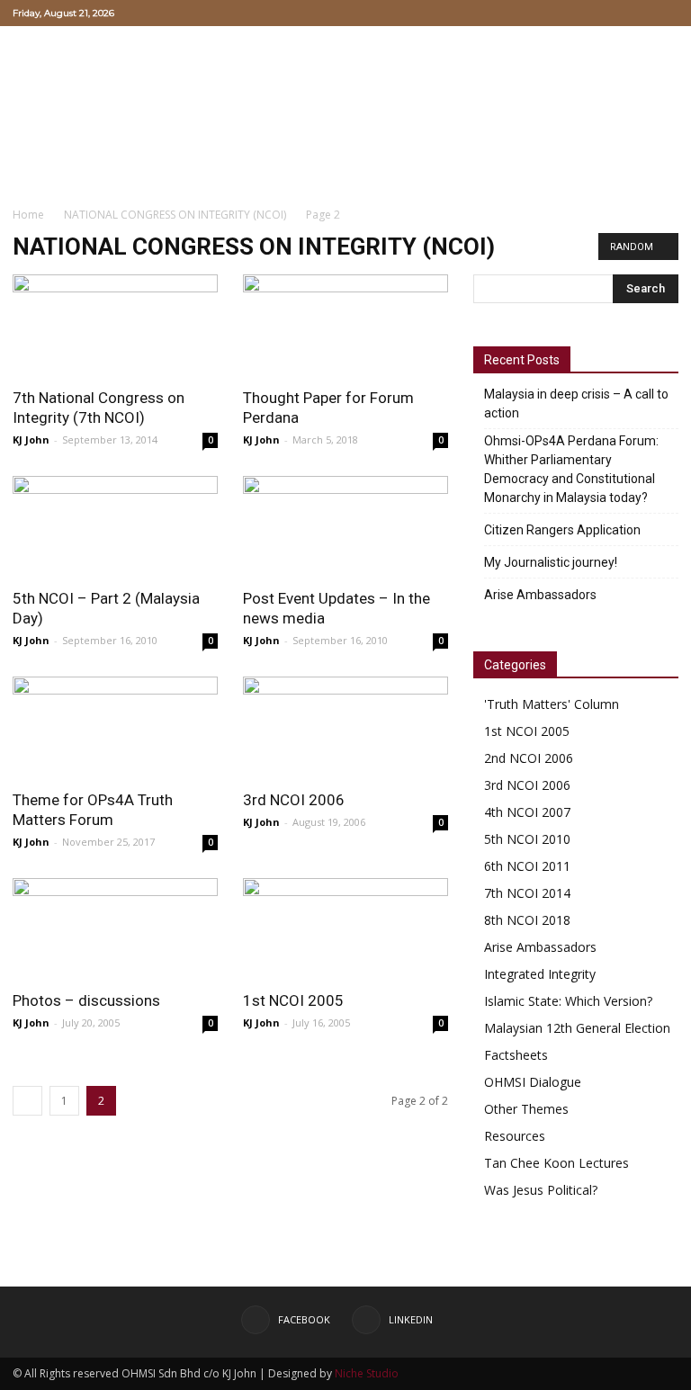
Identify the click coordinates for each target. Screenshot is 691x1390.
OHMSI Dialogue (532, 1081)
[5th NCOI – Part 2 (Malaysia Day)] (115, 527)
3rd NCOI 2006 (294, 800)
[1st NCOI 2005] (345, 929)
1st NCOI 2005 (293, 1000)
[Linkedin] (664, 12)
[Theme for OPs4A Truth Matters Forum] (115, 727)
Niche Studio (367, 1373)
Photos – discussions (86, 1000)
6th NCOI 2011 (527, 865)
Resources (514, 1135)
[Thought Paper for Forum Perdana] (345, 325)
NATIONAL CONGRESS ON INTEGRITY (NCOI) (175, 214)
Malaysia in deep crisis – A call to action (576, 403)
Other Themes (526, 1108)
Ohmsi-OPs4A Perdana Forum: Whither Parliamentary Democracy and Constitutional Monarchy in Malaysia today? (571, 469)
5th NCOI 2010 (527, 838)
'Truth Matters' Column (551, 704)
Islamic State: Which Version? (568, 1000)
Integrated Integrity (540, 973)
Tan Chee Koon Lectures (556, 1162)
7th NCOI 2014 (527, 892)
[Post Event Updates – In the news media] (345, 527)
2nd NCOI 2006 (528, 758)
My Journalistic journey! (550, 562)
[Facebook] (635, 12)
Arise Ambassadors (540, 594)
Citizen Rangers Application (562, 530)
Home (28, 214)
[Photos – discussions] (115, 929)
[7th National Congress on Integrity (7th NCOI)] (115, 325)
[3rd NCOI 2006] (345, 727)
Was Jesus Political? (540, 1189)
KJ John (31, 439)
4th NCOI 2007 (527, 812)
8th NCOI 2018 (527, 919)
